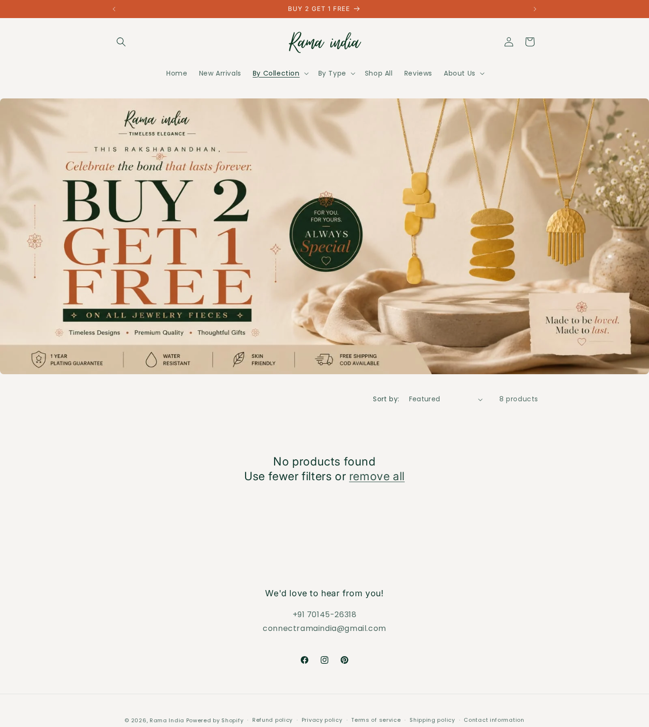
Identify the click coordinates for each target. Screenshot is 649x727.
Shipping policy (432, 720)
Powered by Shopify (215, 720)
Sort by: (386, 399)
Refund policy (272, 720)
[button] (121, 41)
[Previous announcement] (114, 9)
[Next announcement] (535, 9)
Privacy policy (322, 720)
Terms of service (376, 720)
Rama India (167, 720)
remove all (377, 476)
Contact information (494, 720)
